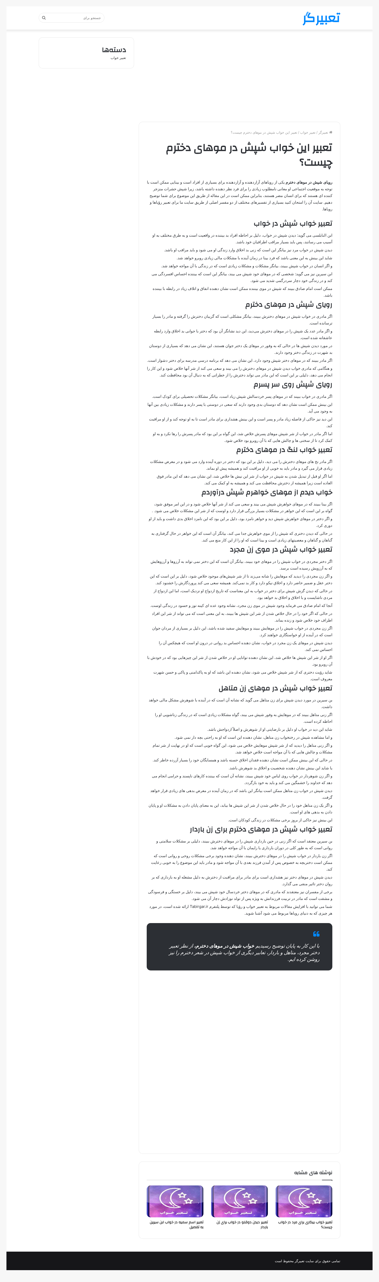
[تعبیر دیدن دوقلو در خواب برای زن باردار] (239, 1201)
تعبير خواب (308, 132)
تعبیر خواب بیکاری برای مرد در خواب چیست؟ (305, 1225)
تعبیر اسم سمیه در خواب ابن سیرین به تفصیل (176, 1225)
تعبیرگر (323, 132)
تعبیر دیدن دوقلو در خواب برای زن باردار (242, 1225)
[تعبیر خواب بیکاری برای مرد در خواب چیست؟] (304, 1201)
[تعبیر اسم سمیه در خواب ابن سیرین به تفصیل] (175, 1201)
